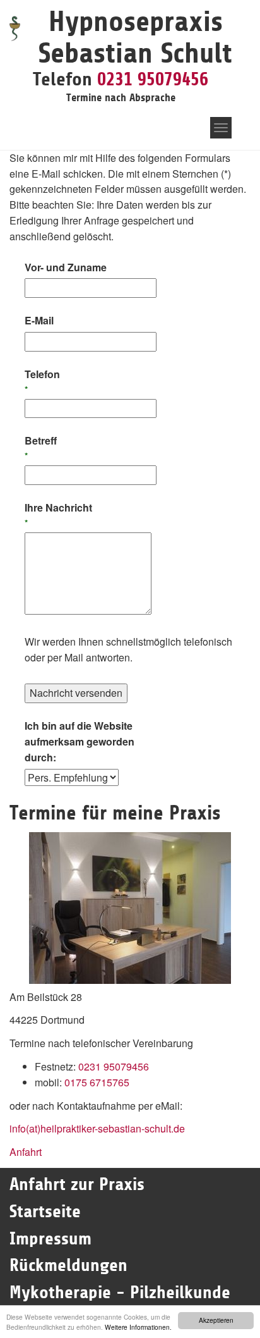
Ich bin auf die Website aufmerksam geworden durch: (79, 741)
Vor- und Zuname (66, 267)
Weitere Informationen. (138, 1327)
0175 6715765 (96, 1082)
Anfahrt (25, 1152)
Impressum (50, 1239)
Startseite (47, 1211)
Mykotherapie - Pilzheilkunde (119, 1292)
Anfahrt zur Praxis (77, 1184)
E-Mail (39, 320)
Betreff (41, 447)
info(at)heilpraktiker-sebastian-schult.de (97, 1128)
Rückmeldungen (68, 1265)
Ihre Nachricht (58, 514)
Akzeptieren (216, 1320)
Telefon (42, 381)
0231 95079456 (152, 79)
